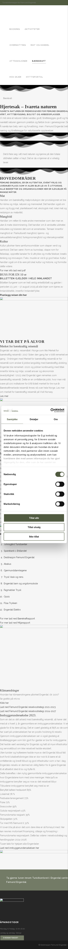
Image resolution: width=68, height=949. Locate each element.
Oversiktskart (10, 938)
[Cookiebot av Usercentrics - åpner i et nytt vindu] (50, 410)
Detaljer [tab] (34, 419)
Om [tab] (56, 419)
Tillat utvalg (34, 527)
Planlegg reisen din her (13, 295)
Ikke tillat (34, 536)
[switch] (59, 484)
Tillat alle (34, 517)
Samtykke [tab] (12, 419)
